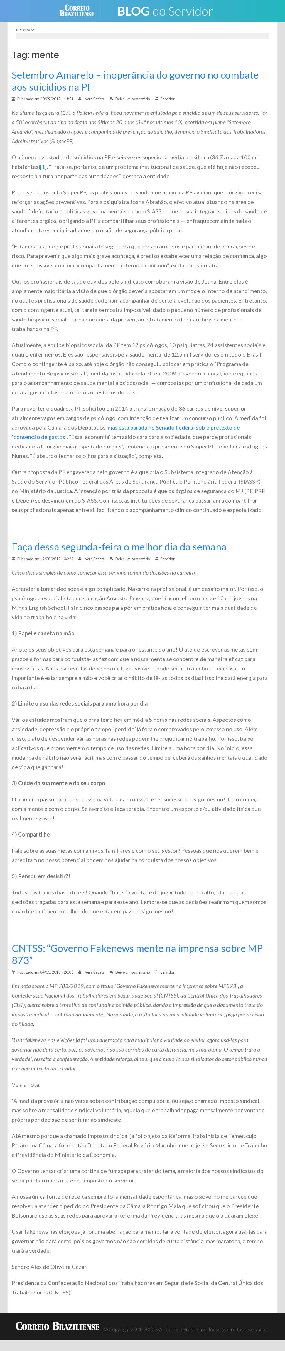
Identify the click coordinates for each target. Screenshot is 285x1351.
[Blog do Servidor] (165, 10)
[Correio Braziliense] (81, 10)
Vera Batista (95, 99)
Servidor (168, 99)
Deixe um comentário (132, 99)
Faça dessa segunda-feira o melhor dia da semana (119, 547)
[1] (43, 166)
